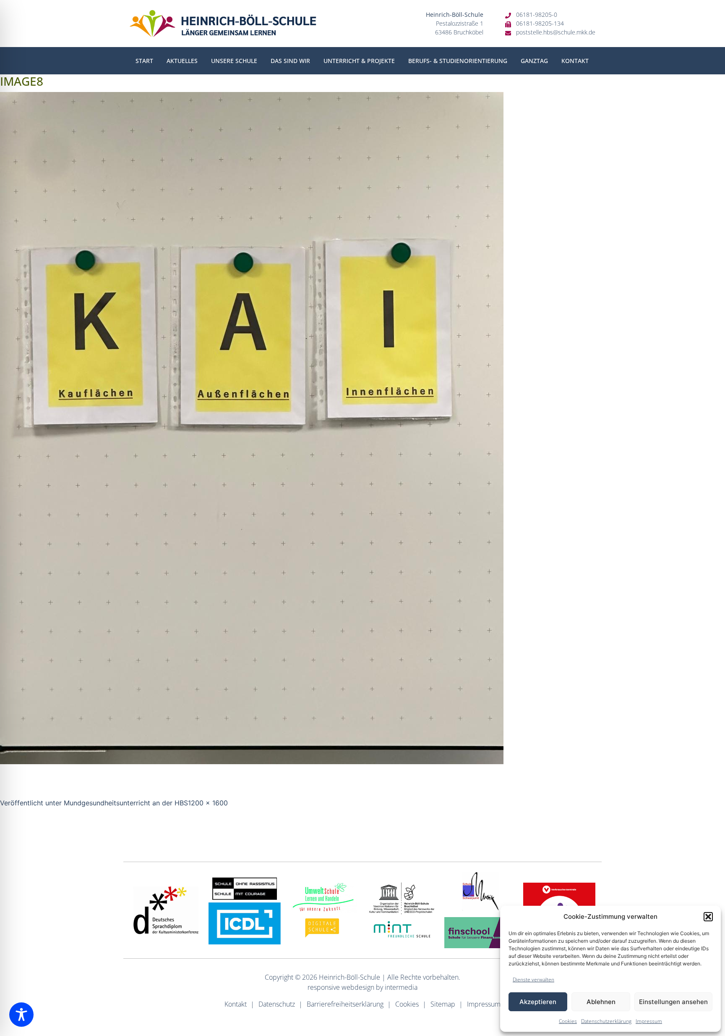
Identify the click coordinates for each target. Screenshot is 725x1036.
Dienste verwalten (533, 979)
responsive (324, 987)
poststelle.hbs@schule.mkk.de (555, 32)
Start (144, 61)
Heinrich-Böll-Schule (349, 977)
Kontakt (575, 61)
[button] (708, 916)
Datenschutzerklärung (606, 1021)
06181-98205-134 (540, 23)
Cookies (568, 1021)
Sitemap (442, 1004)
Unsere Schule (234, 61)
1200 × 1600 (208, 803)
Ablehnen (601, 1002)
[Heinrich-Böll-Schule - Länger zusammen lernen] (223, 23)
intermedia (401, 987)
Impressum (649, 1021)
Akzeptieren (537, 1002)
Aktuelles (182, 61)
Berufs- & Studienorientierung (457, 61)
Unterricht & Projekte (359, 61)
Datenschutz (276, 1004)
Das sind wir (290, 61)
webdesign (358, 987)
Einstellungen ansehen (673, 1002)
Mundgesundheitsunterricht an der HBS (126, 803)
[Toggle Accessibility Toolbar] (21, 1015)
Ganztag (534, 61)
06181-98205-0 (536, 14)
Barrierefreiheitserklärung (345, 1004)
